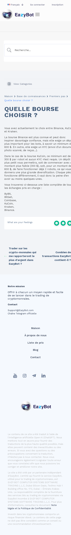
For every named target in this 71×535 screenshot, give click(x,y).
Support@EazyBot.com (21, 310)
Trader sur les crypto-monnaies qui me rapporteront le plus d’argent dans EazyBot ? (22, 256)
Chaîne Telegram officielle (22, 313)
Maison (8, 96)
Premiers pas (57, 96)
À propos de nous (35, 335)
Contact (35, 357)
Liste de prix (36, 342)
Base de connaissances (31, 96)
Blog (35, 349)
